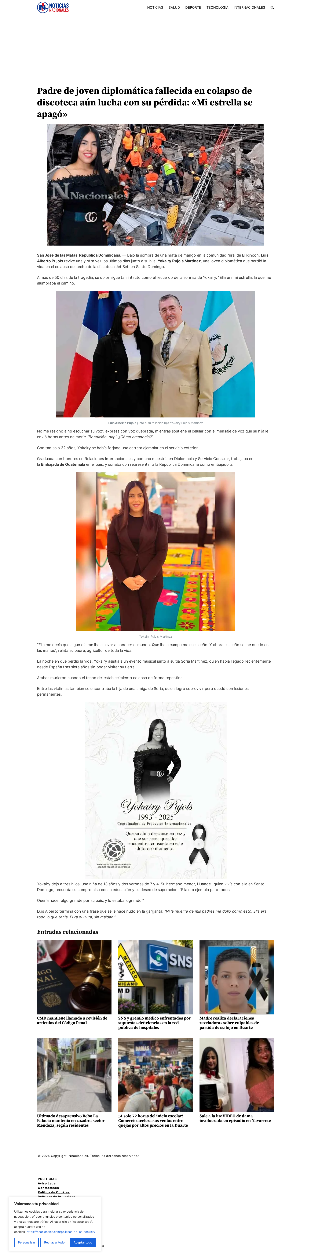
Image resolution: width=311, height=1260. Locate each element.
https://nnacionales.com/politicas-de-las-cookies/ (61, 1232)
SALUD (174, 7)
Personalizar (26, 1242)
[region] (55, 1224)
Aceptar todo (83, 1242)
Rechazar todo (54, 1242)
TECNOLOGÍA (217, 7)
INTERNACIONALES (249, 7)
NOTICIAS (155, 7)
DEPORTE (193, 7)
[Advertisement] (155, 46)
